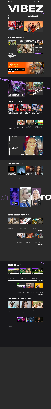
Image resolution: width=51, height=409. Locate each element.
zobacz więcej (40, 181)
